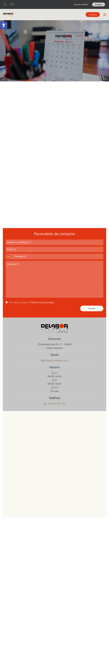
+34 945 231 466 (56, 403)
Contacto (93, 14)
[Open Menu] (104, 14)
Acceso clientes (81, 4)
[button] (3, 25)
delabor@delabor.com (56, 360)
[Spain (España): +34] (9, 256)
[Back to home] (8, 14)
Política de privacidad (42, 302)
